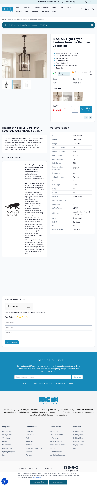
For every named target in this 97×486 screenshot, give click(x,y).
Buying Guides (78, 445)
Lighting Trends (78, 431)
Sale (26, 12)
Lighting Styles (78, 435)
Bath (17, 7)
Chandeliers (6, 431)
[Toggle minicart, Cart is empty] (93, 9)
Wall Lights (6, 438)
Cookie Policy (37, 477)
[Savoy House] (12, 209)
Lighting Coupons (8, 452)
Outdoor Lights (7, 448)
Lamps (69, 7)
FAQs (28, 438)
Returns (52, 448)
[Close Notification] (92, 25)
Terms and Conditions (34, 448)
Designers (35, 12)
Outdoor (18, 12)
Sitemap (29, 452)
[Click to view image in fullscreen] (24, 56)
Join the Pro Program (57, 455)
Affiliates (29, 445)
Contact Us (30, 435)
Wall (62, 7)
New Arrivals (45, 12)
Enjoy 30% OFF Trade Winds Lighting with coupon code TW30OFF (25, 25)
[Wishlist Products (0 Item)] (89, 9)
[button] (4, 481)
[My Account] (85, 9)
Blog (74, 448)
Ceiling (54, 7)
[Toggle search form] (81, 9)
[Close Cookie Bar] (95, 473)
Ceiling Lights (7, 435)
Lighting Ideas (78, 438)
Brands (54, 12)
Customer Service (56, 452)
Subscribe (77, 377)
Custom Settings (58, 482)
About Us (29, 431)
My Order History (56, 441)
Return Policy (30, 441)
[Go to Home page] (7, 9)
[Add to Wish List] (86, 117)
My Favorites (54, 438)
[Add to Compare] (90, 117)
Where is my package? (57, 445)
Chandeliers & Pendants (41, 7)
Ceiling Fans (27, 7)
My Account (54, 431)
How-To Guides (78, 441)
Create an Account (56, 435)
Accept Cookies (39, 482)
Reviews (29, 455)
